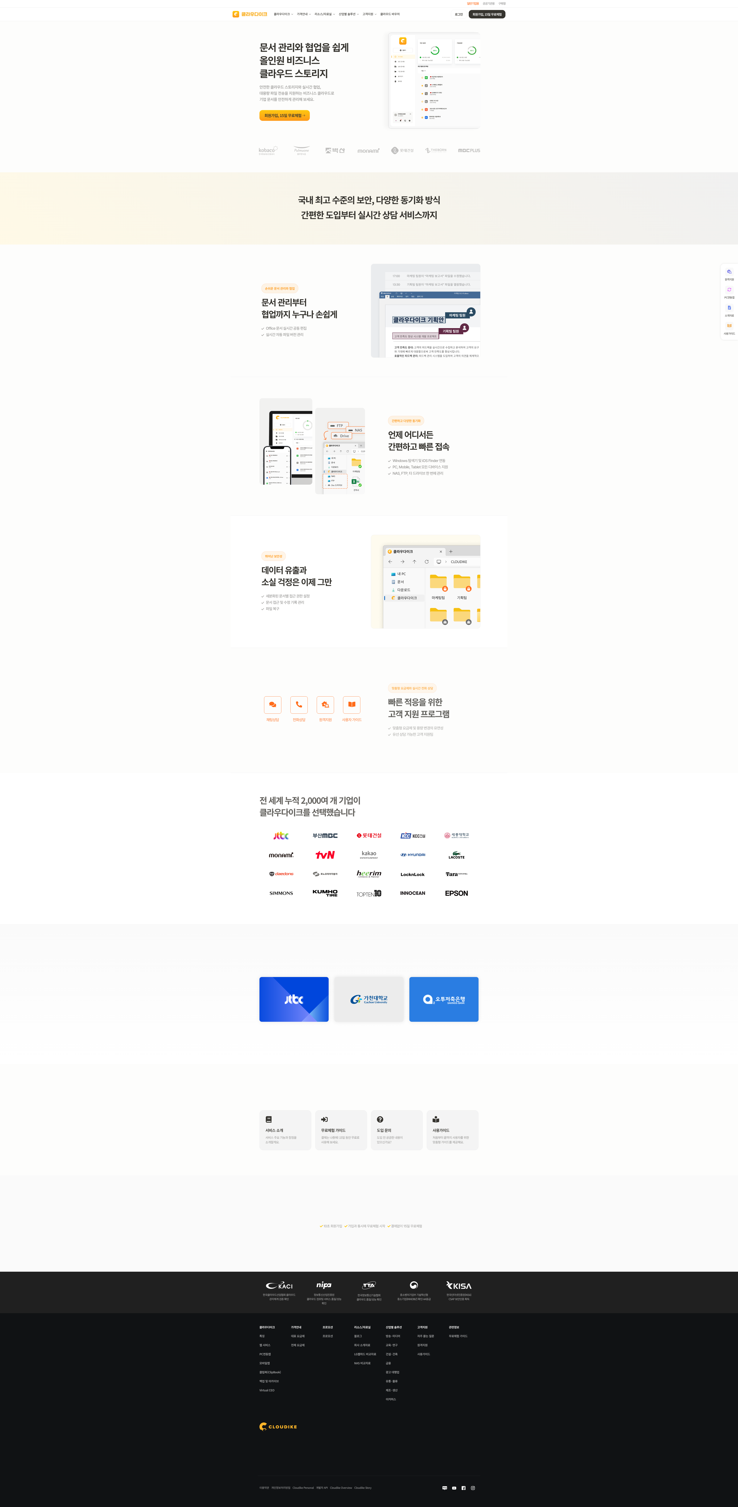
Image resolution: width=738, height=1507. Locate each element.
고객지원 (368, 14)
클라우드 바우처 (390, 14)
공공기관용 (488, 3)
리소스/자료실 (323, 14)
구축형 (501, 3)
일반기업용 (473, 3)
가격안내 (302, 14)
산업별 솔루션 (347, 14)
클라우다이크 (282, 14)
